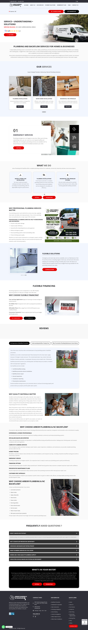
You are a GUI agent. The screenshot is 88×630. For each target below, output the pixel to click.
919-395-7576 (21, 1)
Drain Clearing (54, 611)
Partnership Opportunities (72, 615)
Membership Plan (61, 5)
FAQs (69, 5)
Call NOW (10, 34)
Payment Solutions (50, 5)
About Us (32, 5)
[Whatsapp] (3, 627)
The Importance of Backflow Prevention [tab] (19, 343)
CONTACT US (30, 318)
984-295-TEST (14, 1)
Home (26, 5)
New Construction (44, 98)
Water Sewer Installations (57, 619)
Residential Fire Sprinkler (20, 98)
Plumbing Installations (56, 609)
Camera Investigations (56, 614)
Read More (20, 106)
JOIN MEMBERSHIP (71, 11)
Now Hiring (72, 611)
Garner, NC (13, 11)
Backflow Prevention (56, 602)
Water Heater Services (68, 98)
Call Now (18, 148)
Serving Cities (72, 618)
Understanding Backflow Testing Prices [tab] (40, 343)
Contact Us (75, 5)
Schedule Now (49, 197)
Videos (71, 623)
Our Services (40, 5)
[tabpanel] (44, 138)
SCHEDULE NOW (57, 11)
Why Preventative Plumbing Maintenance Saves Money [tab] (65, 343)
